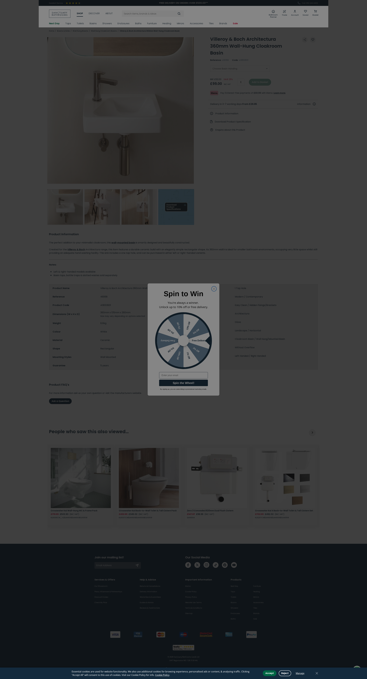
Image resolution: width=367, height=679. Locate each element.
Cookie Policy (162, 675)
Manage (300, 673)
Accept (269, 673)
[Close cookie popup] (317, 673)
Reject (285, 673)
